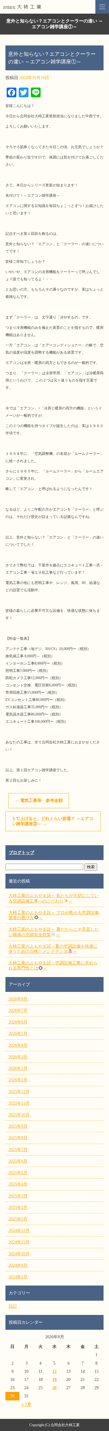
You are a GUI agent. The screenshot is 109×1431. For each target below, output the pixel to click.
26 (54, 1388)
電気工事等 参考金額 (39, 800)
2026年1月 (18, 1080)
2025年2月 (18, 1207)
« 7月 (26, 1404)
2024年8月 (18, 1265)
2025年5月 (18, 1172)
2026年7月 (18, 1010)
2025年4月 (18, 1184)
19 (54, 1379)
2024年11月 (19, 1242)
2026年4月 (18, 1045)
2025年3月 (18, 1196)
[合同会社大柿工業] (54, 7)
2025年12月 (19, 1091)
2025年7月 (18, 1149)
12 (54, 1371)
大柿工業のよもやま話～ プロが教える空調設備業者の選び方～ (53, 915)
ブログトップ (21, 852)
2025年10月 (19, 1114)
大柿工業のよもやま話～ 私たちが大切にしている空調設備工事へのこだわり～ (53, 898)
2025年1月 (18, 1219)
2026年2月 (18, 1068)
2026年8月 (18, 999)
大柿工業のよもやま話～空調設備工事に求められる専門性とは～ (52, 965)
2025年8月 (18, 1138)
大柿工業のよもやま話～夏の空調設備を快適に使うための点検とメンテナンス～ (52, 949)
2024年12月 (19, 1230)
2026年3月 (18, 1057)
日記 (12, 1306)
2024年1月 (18, 1277)
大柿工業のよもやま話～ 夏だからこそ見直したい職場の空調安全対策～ (53, 932)
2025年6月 (18, 1161)
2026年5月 (18, 1033)
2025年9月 (18, 1126)
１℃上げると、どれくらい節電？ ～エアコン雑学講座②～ (52, 821)
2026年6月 (18, 1022)
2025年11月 (19, 1103)
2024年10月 (19, 1254)
